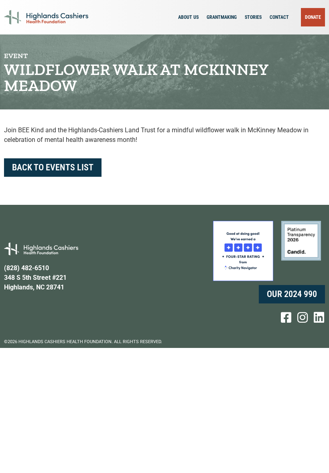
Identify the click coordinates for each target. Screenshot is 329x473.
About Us (188, 17)
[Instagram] (303, 317)
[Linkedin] (319, 317)
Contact (279, 17)
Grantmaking (222, 17)
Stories (253, 17)
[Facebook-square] (286, 317)
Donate (313, 17)
